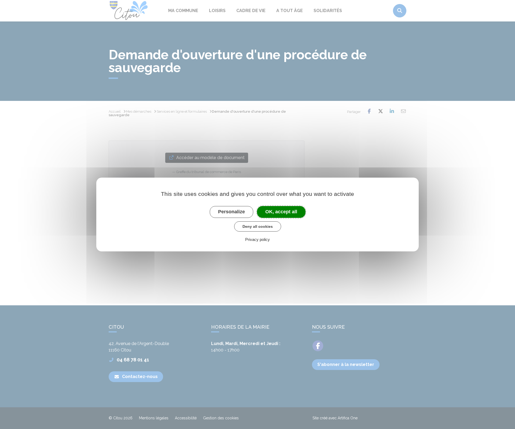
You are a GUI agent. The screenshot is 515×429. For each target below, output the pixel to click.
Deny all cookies (257, 226)
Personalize (231, 211)
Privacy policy (257, 239)
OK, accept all (281, 211)
